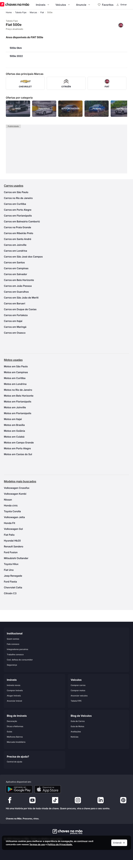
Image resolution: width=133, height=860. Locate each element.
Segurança (12, 665)
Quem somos (13, 639)
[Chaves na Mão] (14, 4)
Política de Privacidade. (60, 844)
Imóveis (40, 4)
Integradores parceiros (17, 649)
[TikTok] (55, 801)
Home (9, 12)
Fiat (42, 12)
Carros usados (13, 186)
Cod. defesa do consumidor (20, 659)
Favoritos (107, 4)
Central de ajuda (14, 761)
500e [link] (49, 12)
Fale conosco (13, 644)
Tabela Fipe (20, 12)
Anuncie (81, 4)
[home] (66, 832)
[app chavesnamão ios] (47, 789)
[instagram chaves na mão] (78, 801)
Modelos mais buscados (20, 481)
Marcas (33, 12)
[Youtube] (32, 801)
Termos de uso (37, 844)
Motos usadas (13, 360)
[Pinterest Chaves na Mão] (123, 801)
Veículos (60, 4)
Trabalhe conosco (15, 654)
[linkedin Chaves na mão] (100, 801)
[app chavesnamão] (19, 789)
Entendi (117, 842)
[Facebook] (10, 801)
